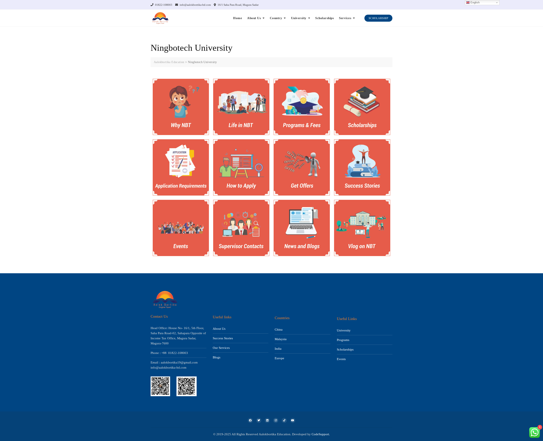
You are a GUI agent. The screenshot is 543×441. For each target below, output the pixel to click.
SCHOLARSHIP (378, 18)
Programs (343, 340)
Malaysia (281, 339)
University (298, 18)
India (278, 348)
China (279, 329)
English (475, 2)
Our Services (221, 347)
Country (276, 18)
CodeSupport (320, 434)
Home (237, 18)
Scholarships (324, 18)
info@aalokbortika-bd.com (195, 4)
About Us (254, 18)
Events (341, 359)
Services (345, 18)
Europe (279, 358)
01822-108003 (163, 4)
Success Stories (223, 338)
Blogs (216, 357)
